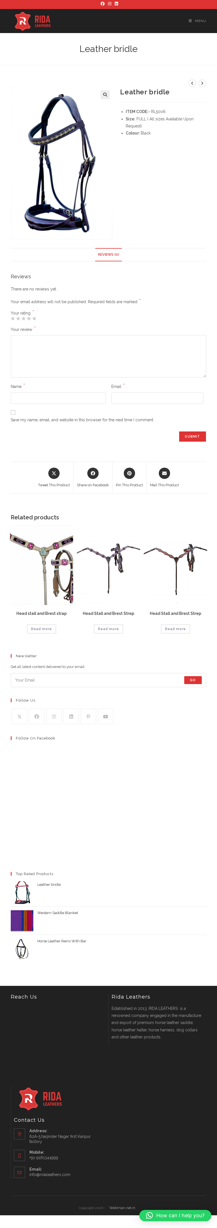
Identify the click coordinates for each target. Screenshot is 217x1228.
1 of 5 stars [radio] (13, 318)
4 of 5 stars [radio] (29, 318)
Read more (41, 629)
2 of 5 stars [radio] (18, 318)
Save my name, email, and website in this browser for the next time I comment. (82, 420)
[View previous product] (192, 83)
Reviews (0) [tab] (108, 254)
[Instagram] (109, 3)
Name (18, 386)
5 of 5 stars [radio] (34, 318)
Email (118, 386)
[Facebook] (102, 3)
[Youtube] (105, 716)
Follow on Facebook (35, 738)
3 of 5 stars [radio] (23, 318)
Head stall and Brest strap (41, 613)
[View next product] (202, 83)
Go (193, 680)
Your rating (22, 313)
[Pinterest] (88, 716)
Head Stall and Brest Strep (108, 613)
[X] (19, 716)
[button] (105, 94)
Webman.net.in (122, 1208)
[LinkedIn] (115, 3)
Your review (23, 329)
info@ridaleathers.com (49, 1174)
